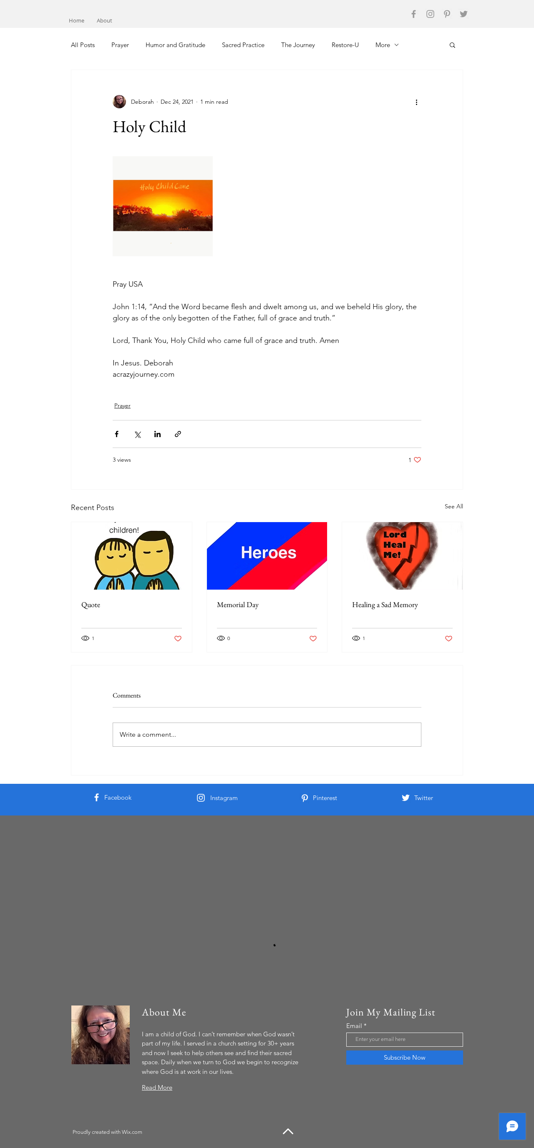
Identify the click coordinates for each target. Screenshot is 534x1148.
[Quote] (131, 556)
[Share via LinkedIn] (157, 434)
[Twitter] (463, 14)
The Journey (298, 45)
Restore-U (345, 45)
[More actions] (416, 102)
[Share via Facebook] (117, 434)
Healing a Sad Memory (385, 604)
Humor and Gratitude (175, 45)
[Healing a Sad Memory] (402, 556)
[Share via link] (178, 434)
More (382, 45)
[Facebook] (413, 14)
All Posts (83, 45)
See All (454, 506)
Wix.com (132, 1132)
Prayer (120, 45)
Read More (157, 1087)
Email (354, 1026)
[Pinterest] (447, 14)
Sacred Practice (243, 45)
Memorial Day (238, 604)
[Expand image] (163, 206)
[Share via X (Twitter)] (137, 434)
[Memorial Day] (267, 556)
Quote (90, 604)
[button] (452, 44)
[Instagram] (430, 14)
